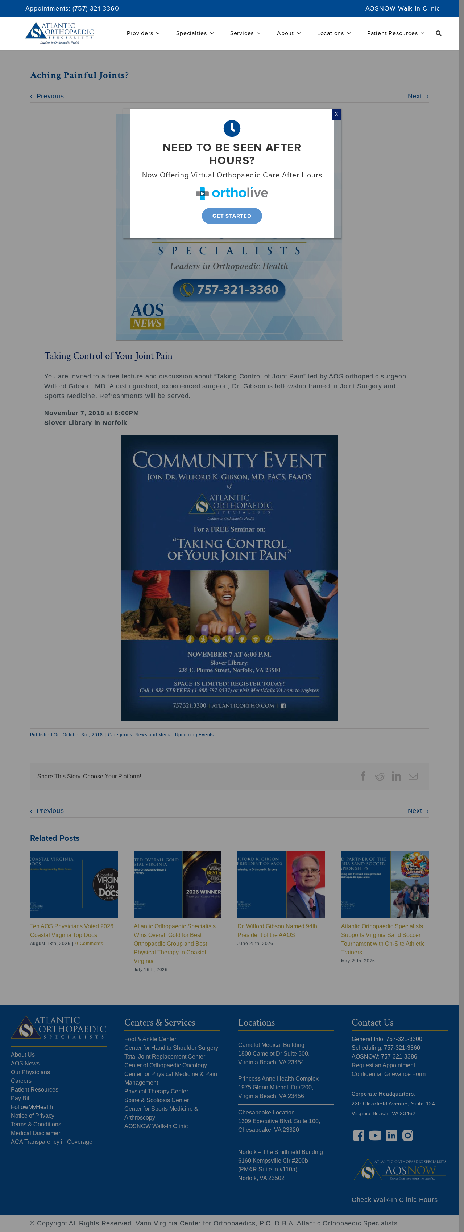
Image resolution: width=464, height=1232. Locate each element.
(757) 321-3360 (95, 8)
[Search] (439, 33)
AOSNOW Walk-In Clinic (402, 8)
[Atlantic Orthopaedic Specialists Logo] (59, 25)
